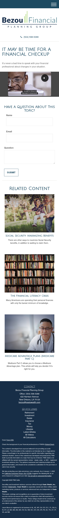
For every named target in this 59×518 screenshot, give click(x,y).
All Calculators (29, 437)
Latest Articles (29, 431)
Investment (29, 415)
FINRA (10, 487)
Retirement (29, 412)
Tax (29, 423)
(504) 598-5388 (31, 36)
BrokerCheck (49, 444)
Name (9, 115)
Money (30, 426)
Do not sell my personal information (39, 476)
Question (9, 147)
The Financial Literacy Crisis (30, 295)
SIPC (14, 487)
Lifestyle (29, 429)
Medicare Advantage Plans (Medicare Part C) (29, 357)
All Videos (29, 434)
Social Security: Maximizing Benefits (29, 235)
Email (9, 131)
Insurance (29, 420)
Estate (29, 418)
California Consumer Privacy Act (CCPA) (18, 473)
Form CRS (10, 440)
